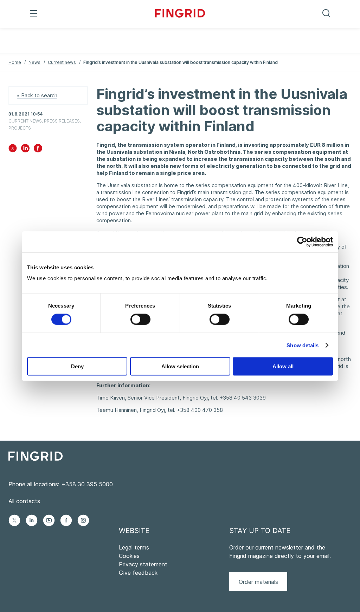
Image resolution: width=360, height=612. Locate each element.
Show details (303, 345)
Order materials (258, 581)
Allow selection (180, 366)
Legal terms (134, 547)
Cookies (129, 555)
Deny (77, 366)
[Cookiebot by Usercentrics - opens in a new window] (302, 241)
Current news (62, 62)
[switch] (140, 319)
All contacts (24, 501)
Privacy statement (143, 564)
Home (14, 62)
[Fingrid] (180, 14)
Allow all (283, 366)
